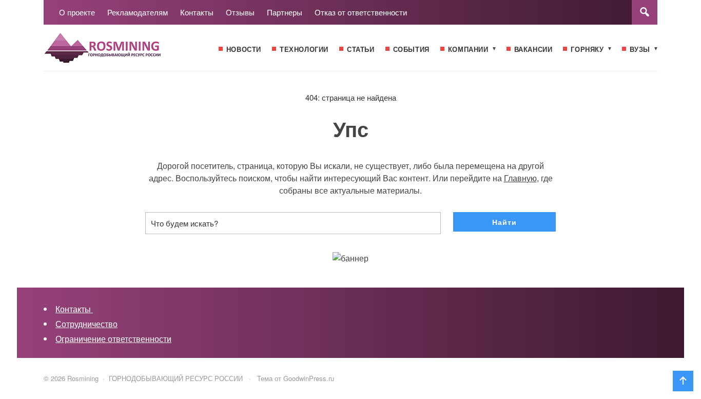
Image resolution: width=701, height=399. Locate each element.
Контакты (74, 309)
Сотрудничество (86, 324)
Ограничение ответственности (113, 339)
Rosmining (121, 52)
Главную (520, 178)
